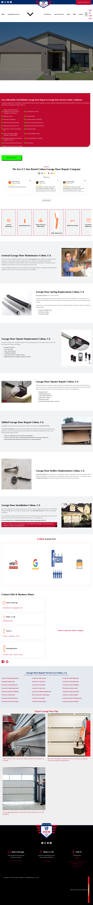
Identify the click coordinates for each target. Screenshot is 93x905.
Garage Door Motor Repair (38, 684)
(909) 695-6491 (46, 861)
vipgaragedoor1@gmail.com (16, 860)
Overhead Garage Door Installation (10, 691)
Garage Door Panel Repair (38, 698)
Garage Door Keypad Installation (70, 684)
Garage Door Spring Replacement (70, 691)
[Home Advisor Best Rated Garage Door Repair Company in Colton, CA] (79, 564)
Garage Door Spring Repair (8, 694)
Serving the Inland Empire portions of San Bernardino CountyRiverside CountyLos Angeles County (77, 864)
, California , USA (11, 636)
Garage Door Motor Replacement (9, 684)
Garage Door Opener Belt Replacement (72, 698)
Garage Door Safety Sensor (38, 688)
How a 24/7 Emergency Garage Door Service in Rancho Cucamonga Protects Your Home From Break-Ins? (67, 759)
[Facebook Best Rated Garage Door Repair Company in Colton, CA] (57, 564)
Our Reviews (47, 14)
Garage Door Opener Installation (70, 701)
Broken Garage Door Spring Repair (41, 694)
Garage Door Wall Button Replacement (41, 691)
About (68, 14)
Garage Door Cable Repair (38, 681)
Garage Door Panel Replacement (9, 698)
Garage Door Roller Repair (8, 681)
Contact (81, 14)
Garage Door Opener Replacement (9, 701)
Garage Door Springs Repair (39, 678)
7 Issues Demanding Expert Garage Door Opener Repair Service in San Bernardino (23, 813)
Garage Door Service (13, 14)
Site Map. (37, 877)
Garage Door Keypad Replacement (10, 688)
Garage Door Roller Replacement (70, 678)
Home (3, 14)
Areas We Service (59, 14)
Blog (74, 14)
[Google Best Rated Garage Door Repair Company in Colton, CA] (35, 564)
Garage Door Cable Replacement (70, 681)
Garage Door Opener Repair (39, 701)
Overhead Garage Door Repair (70, 688)
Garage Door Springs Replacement (9, 678)
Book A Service (83, 2)
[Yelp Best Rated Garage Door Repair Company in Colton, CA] (13, 564)
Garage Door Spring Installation (70, 694)
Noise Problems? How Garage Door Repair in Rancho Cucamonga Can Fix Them (23, 759)
